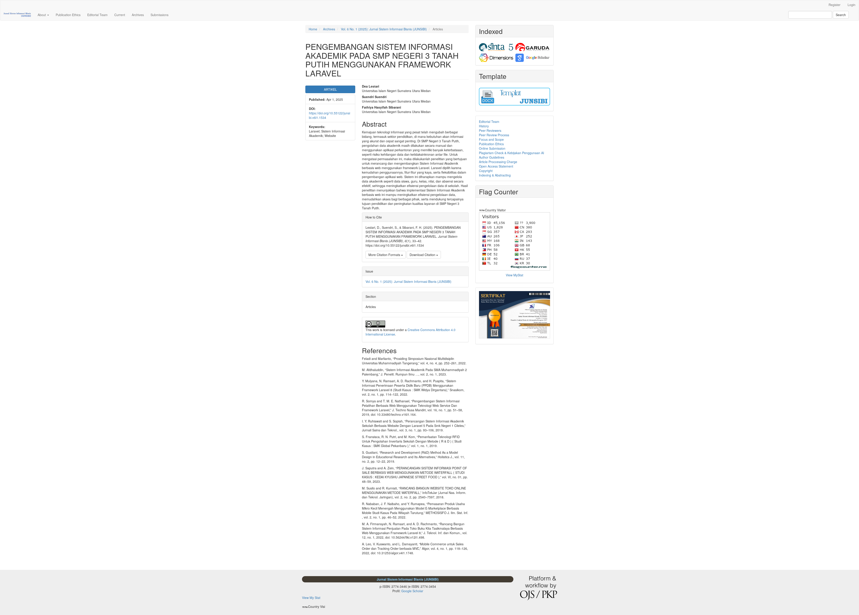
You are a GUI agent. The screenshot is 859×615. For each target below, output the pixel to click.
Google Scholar (412, 591)
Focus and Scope (491, 139)
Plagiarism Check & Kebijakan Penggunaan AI (511, 153)
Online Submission (492, 148)
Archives (138, 15)
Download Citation (423, 254)
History (484, 126)
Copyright (486, 170)
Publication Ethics (68, 15)
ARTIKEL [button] (330, 89)
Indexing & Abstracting (495, 175)
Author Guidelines (491, 157)
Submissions (159, 15)
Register (834, 4)
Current (119, 15)
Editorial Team (97, 15)
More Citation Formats (384, 254)
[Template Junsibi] (514, 96)
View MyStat (514, 275)
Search (841, 15)
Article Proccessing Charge (498, 162)
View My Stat (311, 597)
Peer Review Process (494, 135)
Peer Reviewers (490, 130)
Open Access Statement (496, 166)
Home (313, 29)
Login (851, 4)
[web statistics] (482, 210)
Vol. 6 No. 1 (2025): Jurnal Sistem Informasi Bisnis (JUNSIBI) (384, 29)
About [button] (42, 15)
